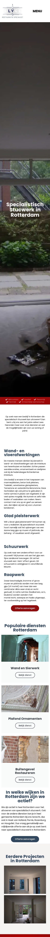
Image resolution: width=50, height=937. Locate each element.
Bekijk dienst (25, 675)
